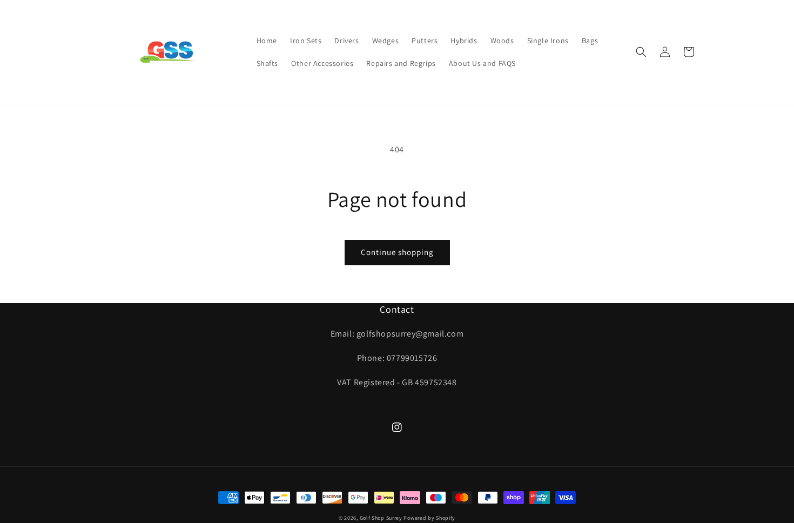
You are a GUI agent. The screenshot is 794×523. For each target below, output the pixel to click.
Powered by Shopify (429, 517)
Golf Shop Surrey (381, 517)
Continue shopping (397, 252)
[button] (641, 52)
